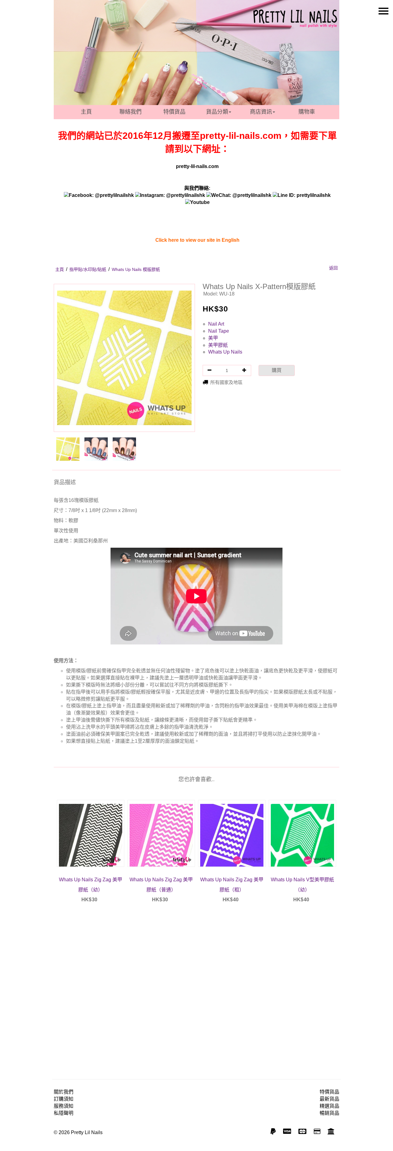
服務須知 (63, 1106)
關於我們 (63, 1091)
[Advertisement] (196, 987)
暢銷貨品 (329, 1113)
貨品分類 (217, 112)
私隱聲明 (63, 1113)
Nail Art (216, 324)
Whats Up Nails (225, 351)
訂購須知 (63, 1099)
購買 (277, 370)
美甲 (213, 338)
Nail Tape (218, 331)
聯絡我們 (130, 112)
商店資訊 (261, 112)
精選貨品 (329, 1106)
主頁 (86, 112)
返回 (333, 267)
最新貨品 (329, 1099)
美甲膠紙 (218, 345)
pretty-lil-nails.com (197, 166)
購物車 (306, 112)
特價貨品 (174, 112)
